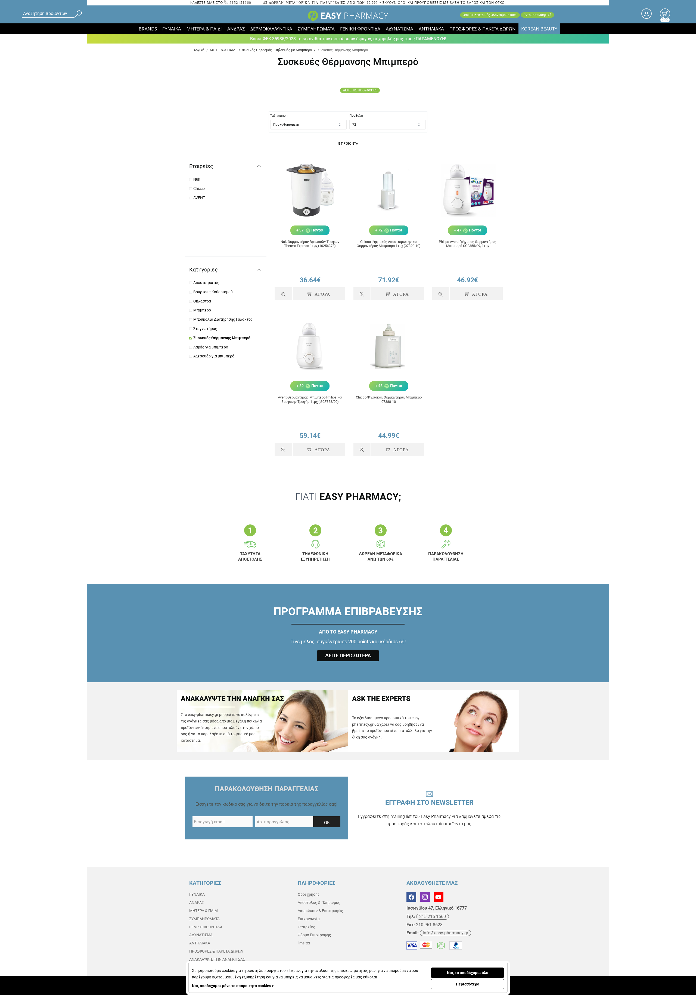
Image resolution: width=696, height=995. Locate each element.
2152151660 (239, 2)
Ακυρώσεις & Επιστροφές (320, 911)
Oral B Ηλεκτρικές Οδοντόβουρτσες (490, 15)
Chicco (199, 188)
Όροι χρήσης (309, 894)
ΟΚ (327, 822)
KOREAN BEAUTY (539, 29)
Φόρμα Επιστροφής (314, 935)
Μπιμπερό (202, 310)
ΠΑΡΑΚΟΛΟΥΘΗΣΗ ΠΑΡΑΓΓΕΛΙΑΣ (266, 789)
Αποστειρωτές (206, 282)
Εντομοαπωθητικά (537, 15)
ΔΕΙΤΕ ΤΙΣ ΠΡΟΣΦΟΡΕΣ (360, 90)
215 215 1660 (432, 916)
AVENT (199, 198)
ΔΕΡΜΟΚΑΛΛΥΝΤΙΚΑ (271, 29)
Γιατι (348, 496)
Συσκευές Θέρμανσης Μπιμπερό (221, 338)
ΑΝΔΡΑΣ (236, 29)
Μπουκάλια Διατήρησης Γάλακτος (223, 319)
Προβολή (356, 116)
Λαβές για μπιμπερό (210, 347)
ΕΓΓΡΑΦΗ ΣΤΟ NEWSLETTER (429, 812)
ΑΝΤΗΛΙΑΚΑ (431, 29)
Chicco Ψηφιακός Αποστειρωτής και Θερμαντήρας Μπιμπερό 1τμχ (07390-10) (389, 244)
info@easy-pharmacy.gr (445, 932)
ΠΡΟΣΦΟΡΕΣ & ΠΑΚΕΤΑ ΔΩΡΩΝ (482, 29)
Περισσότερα (467, 984)
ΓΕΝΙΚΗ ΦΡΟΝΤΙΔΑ (360, 29)
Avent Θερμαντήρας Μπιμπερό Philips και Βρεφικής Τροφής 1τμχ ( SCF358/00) (310, 399)
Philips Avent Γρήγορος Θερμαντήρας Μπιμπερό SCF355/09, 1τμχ (467, 244)
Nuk (196, 179)
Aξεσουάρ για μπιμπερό (213, 356)
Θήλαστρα (202, 301)
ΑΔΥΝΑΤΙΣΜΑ (399, 29)
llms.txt (304, 943)
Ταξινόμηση (279, 116)
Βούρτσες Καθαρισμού (213, 292)
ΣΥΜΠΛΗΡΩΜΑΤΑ (316, 29)
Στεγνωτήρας (205, 328)
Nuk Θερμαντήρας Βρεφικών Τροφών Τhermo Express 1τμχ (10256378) (310, 244)
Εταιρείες (306, 927)
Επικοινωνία (309, 919)
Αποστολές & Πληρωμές (319, 902)
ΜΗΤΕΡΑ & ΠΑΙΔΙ (204, 29)
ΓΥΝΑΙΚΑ (171, 29)
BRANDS (148, 29)
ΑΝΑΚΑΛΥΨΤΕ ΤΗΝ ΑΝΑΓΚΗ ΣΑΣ (217, 959)
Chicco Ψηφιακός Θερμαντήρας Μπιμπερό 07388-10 (389, 399)
